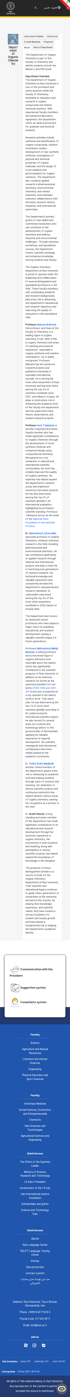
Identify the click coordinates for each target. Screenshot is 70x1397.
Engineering (35, 1069)
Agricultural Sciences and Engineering (35, 1138)
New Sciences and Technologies (35, 1128)
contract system (35, 1273)
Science (35, 1043)
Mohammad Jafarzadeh (42, 533)
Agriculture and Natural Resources (35, 1051)
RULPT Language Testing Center (35, 1253)
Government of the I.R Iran (35, 1188)
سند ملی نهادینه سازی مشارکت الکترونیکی (35, 1281)
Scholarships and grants (35, 1204)
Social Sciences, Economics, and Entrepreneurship (35, 1112)
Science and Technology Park (35, 1212)
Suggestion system (33, 987)
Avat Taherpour (46, 425)
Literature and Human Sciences (35, 1061)
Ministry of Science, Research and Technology (35, 1174)
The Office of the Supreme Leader (35, 1164)
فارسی (47, 8)
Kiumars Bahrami (46, 325)
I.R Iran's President (35, 1182)
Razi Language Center (35, 1245)
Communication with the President (31, 972)
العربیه (54, 8)
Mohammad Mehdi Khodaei (41, 650)
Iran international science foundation (35, 1196)
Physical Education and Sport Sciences (35, 1077)
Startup (35, 1261)
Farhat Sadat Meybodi (41, 764)
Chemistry (35, 1120)
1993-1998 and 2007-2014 (41, 690)
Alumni (35, 1239)
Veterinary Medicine (35, 1104)
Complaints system (33, 1002)
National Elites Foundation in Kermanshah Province (40, 522)
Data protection (35, 1267)
